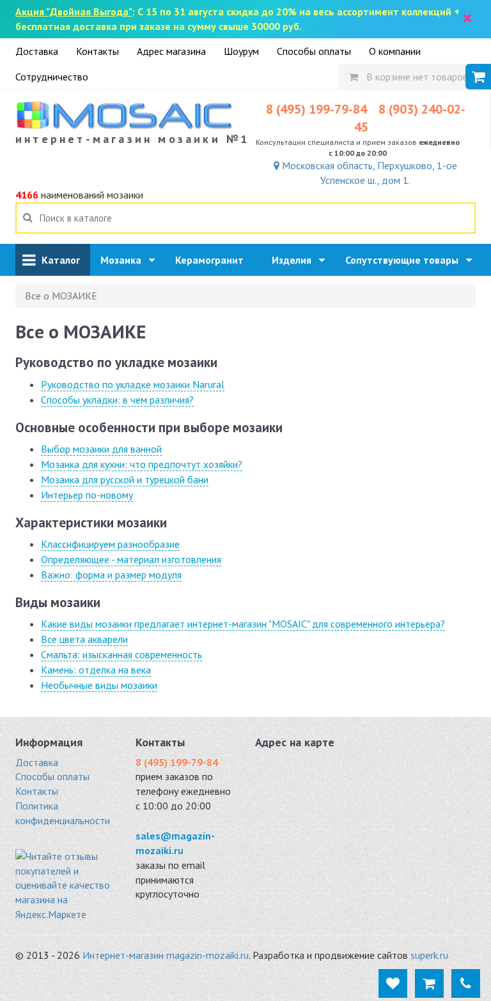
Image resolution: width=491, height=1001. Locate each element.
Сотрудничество (51, 76)
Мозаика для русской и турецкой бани (124, 479)
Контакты (97, 51)
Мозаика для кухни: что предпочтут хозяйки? (141, 464)
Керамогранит (213, 259)
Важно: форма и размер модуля (111, 574)
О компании (395, 51)
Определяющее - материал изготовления (131, 559)
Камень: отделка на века (96, 669)
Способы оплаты (314, 51)
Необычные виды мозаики (99, 685)
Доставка (36, 51)
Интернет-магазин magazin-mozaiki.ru (165, 955)
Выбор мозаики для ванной (101, 448)
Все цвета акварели (84, 639)
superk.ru (429, 955)
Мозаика (124, 259)
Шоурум (241, 51)
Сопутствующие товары (405, 259)
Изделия (295, 259)
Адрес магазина (171, 51)
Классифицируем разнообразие (110, 544)
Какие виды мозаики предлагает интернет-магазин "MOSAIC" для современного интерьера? (243, 623)
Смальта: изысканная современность (121, 654)
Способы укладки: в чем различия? (117, 399)
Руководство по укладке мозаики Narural (132, 384)
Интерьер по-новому (87, 494)
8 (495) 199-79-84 (316, 109)
